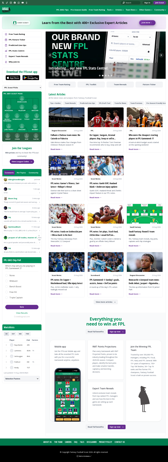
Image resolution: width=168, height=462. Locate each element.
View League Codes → (22, 161)
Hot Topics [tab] (21, 173)
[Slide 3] (105, 75)
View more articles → (106, 302)
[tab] (6, 334)
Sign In (147, 3)
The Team (58, 442)
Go (124, 3)
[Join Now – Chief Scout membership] (84, 22)
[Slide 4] (108, 75)
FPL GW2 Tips (62, 9)
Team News (131, 10)
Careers (68, 442)
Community (159, 10)
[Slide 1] (99, 75)
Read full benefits (96, 331)
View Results (22, 313)
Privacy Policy (105, 442)
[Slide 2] (102, 75)
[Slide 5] (111, 75)
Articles (118, 10)
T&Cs (82, 442)
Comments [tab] (9, 173)
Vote (22, 307)
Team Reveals (120, 84)
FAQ (75, 442)
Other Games (145, 10)
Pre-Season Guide (79, 9)
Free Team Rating (97, 9)
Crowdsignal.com (22, 317)
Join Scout (159, 2)
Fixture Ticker (149, 84)
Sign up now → (117, 331)
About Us (47, 442)
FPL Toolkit (91, 84)
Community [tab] (33, 173)
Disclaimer (92, 442)
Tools (109, 10)
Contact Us (120, 442)
